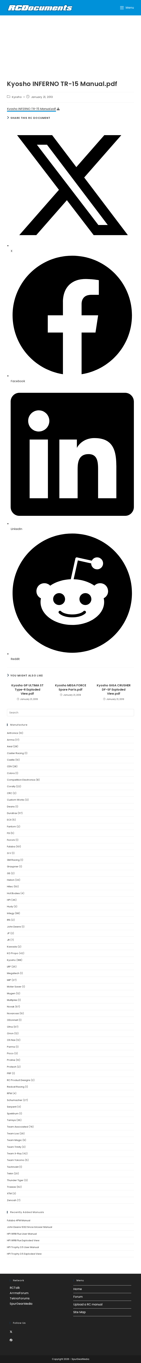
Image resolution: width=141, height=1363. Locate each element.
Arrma (11, 740)
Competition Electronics (21, 780)
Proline (11, 1060)
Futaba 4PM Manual (18, 1220)
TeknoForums (20, 1298)
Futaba (11, 846)
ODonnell (12, 1020)
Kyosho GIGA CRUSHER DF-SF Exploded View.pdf (114, 689)
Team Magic (14, 1140)
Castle (11, 760)
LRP (9, 966)
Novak (11, 1006)
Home (77, 1289)
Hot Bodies (13, 893)
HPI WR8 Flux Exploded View (23, 1240)
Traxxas (11, 1187)
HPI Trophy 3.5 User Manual (23, 1247)
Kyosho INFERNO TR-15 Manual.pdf (31, 109)
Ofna (10, 1027)
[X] (11, 1332)
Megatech (13, 973)
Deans (11, 806)
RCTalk (15, 1288)
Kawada (12, 946)
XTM (9, 1193)
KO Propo (12, 953)
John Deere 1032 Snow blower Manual (29, 1227)
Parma (11, 1047)
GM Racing (13, 860)
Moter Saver (14, 986)
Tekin (10, 1173)
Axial (9, 746)
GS (8, 873)
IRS (8, 920)
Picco (10, 1053)
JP (8, 933)
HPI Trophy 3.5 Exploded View (24, 1254)
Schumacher (14, 1100)
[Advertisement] (70, 43)
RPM (9, 1093)
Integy (10, 913)
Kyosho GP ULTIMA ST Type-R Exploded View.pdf (27, 689)
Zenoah (11, 1200)
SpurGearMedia (21, 1304)
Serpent (12, 1106)
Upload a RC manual (87, 1304)
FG (8, 833)
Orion (10, 1033)
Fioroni (11, 840)
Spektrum (13, 1113)
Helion (11, 880)
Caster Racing (15, 753)
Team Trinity (14, 1147)
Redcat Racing (15, 1086)
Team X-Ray (14, 1153)
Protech (11, 1067)
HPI (9, 900)
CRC (9, 793)
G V (9, 853)
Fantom (11, 826)
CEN (9, 766)
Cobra (11, 773)
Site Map (79, 1312)
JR (8, 940)
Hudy (10, 906)
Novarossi (13, 1013)
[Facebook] (11, 1340)
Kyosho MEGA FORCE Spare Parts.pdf (70, 687)
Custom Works (15, 800)
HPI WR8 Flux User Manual (22, 1234)
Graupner (13, 866)
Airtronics (12, 733)
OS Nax (11, 1040)
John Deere (14, 926)
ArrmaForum (19, 1293)
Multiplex (12, 1000)
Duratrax (12, 813)
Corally (11, 786)
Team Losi (13, 1133)
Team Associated (17, 1126)
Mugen (11, 993)
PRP (9, 1073)
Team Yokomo (15, 1160)
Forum (78, 1297)
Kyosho (17, 97)
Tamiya (11, 1120)
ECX (9, 820)
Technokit (13, 1167)
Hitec (10, 886)
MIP (9, 980)
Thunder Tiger (15, 1180)
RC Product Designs (18, 1080)
